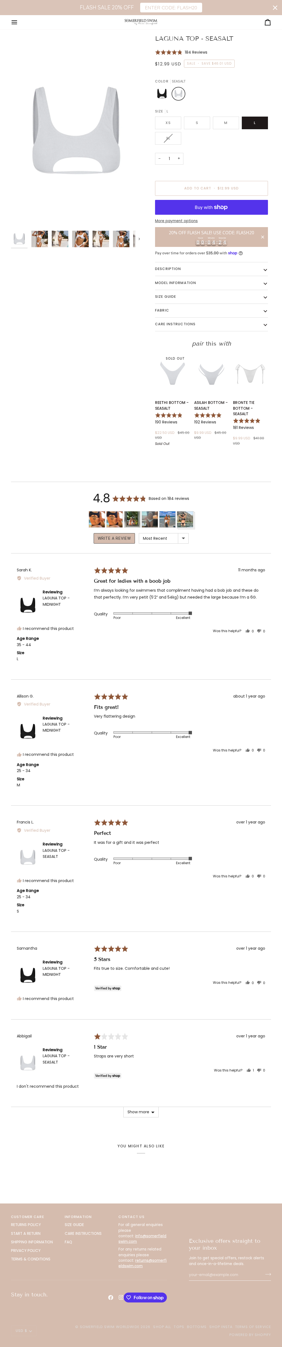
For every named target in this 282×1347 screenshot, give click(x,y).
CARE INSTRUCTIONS (83, 1233)
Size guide (165, 296)
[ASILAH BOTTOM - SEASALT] (211, 374)
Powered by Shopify (250, 1334)
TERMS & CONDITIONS (30, 1259)
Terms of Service (253, 1326)
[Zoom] (76, 131)
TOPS (179, 1326)
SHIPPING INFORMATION (32, 1242)
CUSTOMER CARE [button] (27, 1216)
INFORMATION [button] (78, 1216)
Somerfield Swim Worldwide (109, 1326)
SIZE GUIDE (74, 1224)
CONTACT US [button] (131, 1216)
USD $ (21, 1330)
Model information (175, 282)
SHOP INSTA (220, 1326)
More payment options (176, 221)
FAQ (68, 1242)
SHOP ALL (162, 1326)
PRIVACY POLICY (25, 1250)
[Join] (266, 1274)
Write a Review (114, 538)
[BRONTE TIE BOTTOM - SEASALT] (250, 374)
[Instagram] (121, 1297)
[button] (181, 52)
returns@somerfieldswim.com (142, 1263)
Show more (138, 1112)
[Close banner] (275, 8)
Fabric (162, 310)
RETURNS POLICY (26, 1224)
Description (168, 268)
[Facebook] (110, 1297)
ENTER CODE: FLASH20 (171, 7)
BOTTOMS (197, 1326)
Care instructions (175, 324)
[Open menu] (19, 22)
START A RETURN (25, 1233)
